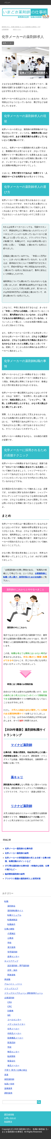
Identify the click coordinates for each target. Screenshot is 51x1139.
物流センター (13, 1052)
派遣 (6, 1075)
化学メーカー (8, 43)
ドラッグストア (11, 989)
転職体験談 (12, 920)
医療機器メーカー (15, 1038)
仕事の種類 (9, 929)
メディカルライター (16, 1024)
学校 (9, 943)
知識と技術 (9, 1084)
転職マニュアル (14, 915)
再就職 (7, 980)
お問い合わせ (10, 1118)
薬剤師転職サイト (15, 911)
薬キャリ (17, 777)
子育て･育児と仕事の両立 (15, 1070)
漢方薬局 (11, 947)
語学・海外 (12, 970)
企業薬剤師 (9, 998)
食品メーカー (13, 1066)
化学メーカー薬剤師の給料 (17, 853)
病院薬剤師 (9, 1079)
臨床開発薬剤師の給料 (15, 874)
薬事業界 (8, 1089)
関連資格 (11, 975)
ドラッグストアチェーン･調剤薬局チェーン (23, 993)
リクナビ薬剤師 (21, 806)
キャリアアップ (11, 961)
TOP (22, 27)
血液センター (13, 957)
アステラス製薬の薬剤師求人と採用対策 (23, 879)
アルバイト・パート (13, 984)
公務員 (10, 938)
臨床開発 (11, 1057)
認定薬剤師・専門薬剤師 (18, 966)
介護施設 (11, 934)
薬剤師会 (11, 906)
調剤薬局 (8, 1093)
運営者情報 (9, 1115)
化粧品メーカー (14, 1034)
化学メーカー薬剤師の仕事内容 (19, 849)
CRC (9, 1007)
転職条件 (11, 925)
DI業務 (10, 1011)
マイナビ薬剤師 (21, 745)
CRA (9, 1002)
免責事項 (8, 1122)
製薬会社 (11, 1061)
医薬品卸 (11, 1043)
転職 (6, 902)
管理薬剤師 (12, 952)
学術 (9, 1047)
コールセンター (14, 1020)
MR (9, 1015)
